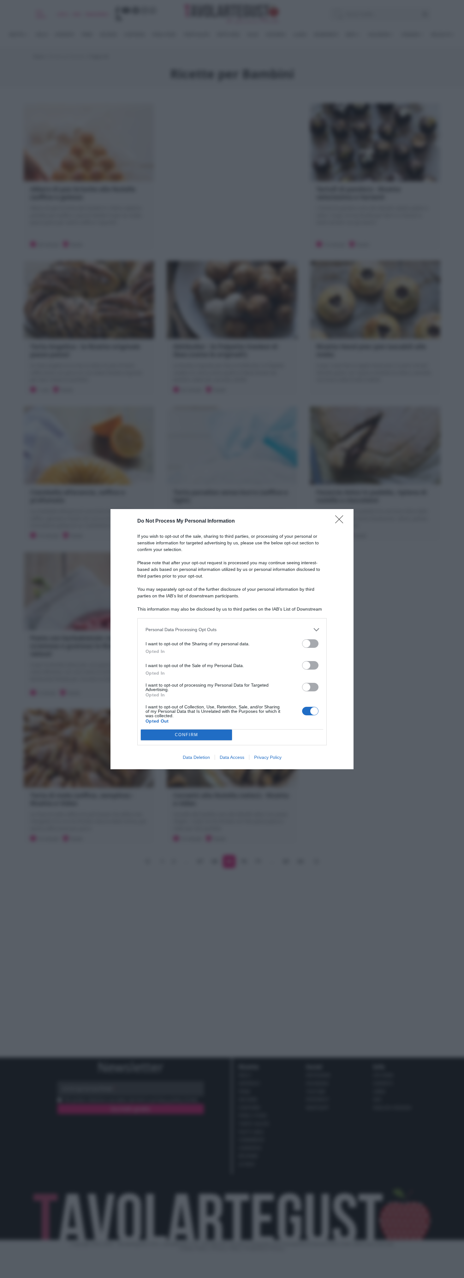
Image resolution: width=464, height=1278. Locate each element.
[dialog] (232, 639)
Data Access (232, 757)
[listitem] (232, 629)
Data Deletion (196, 757)
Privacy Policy (268, 757)
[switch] (310, 643)
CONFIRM (186, 734)
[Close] (341, 521)
